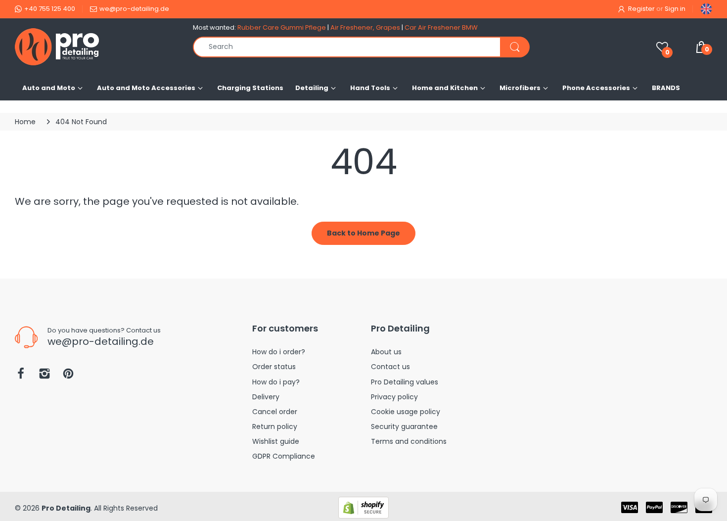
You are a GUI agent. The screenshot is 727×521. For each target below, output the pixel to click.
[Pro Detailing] (96, 46)
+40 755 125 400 (49, 8)
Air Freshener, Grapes (365, 27)
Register (641, 8)
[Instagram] (44, 376)
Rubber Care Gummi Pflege (281, 27)
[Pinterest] (68, 376)
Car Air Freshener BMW (441, 27)
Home (25, 122)
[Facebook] (21, 376)
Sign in (675, 8)
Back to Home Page (363, 233)
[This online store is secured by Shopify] (363, 507)
